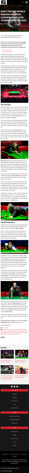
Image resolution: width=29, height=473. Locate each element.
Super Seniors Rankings (14, 419)
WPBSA (6, 327)
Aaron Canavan (5, 329)
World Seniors (14, 431)
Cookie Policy (24, 454)
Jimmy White (14, 107)
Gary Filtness (24, 329)
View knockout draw (7, 50)
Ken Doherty (24, 226)
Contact (14, 445)
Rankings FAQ (14, 423)
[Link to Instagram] (17, 386)
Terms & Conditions (14, 454)
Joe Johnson (9, 331)
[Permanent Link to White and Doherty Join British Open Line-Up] (21, 354)
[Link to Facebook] (12, 386)
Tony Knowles (11, 334)
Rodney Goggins (23, 332)
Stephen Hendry (4, 334)
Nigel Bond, (24, 175)
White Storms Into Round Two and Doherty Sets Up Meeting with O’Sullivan (7, 377)
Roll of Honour (14, 438)
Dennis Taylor (18, 329)
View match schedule (7, 51)
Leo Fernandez (21, 331)
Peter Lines (17, 332)
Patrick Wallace (12, 332)
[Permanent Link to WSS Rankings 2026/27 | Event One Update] (7, 354)
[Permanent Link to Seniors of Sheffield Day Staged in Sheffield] (21, 370)
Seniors (3, 327)
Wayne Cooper (17, 334)
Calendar (14, 397)
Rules (14, 404)
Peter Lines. (3, 133)
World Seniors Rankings (14, 416)
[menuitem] (14, 394)
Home (2, 35)
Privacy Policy (5, 454)
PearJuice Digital (8, 471)
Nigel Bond (6, 332)
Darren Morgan (11, 329)
